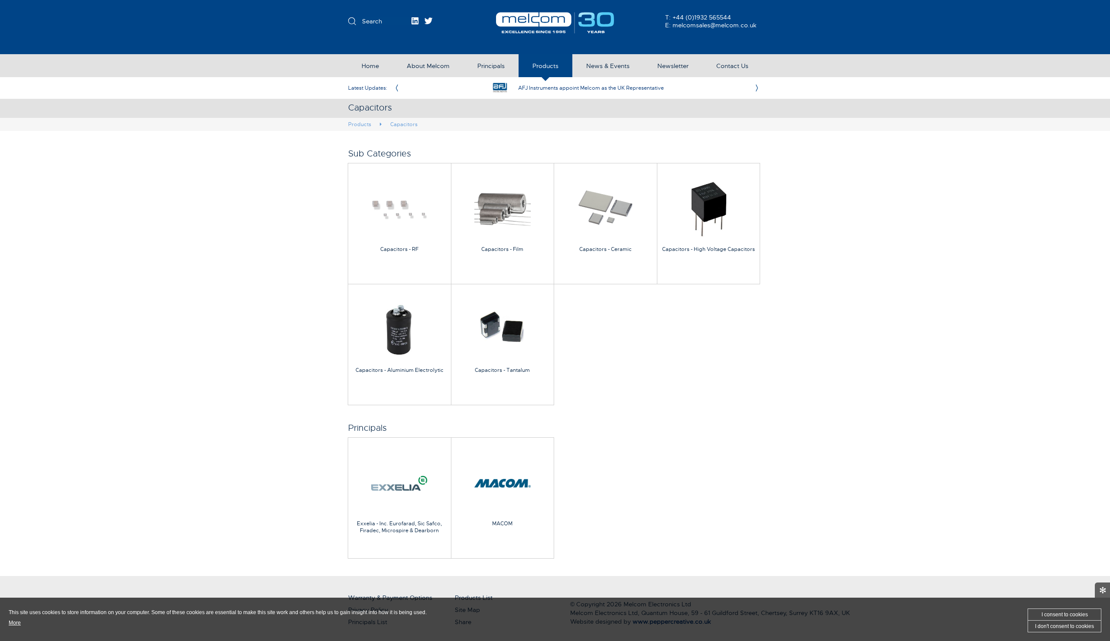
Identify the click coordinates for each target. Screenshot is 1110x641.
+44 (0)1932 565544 (702, 17)
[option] (576, 88)
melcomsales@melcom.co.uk (715, 25)
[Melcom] (555, 22)
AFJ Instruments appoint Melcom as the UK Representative (591, 88)
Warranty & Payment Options (390, 598)
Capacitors (404, 124)
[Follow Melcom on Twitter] (428, 21)
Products (359, 124)
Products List (474, 598)
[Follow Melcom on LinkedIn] (414, 21)
